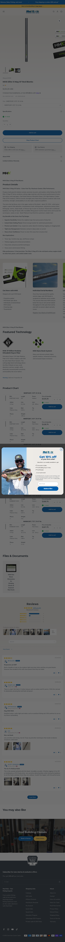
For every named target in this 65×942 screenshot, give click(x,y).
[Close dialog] (61, 449)
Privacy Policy (57, 478)
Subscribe (48, 488)
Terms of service (39, 479)
